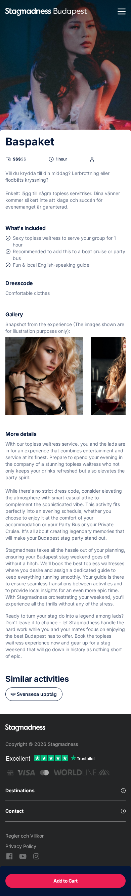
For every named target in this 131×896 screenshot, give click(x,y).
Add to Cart (65, 881)
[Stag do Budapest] (28, 12)
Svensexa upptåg (37, 694)
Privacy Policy (20, 846)
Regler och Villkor (24, 836)
